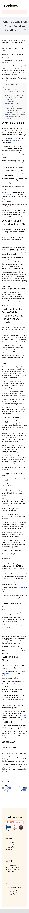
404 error (22, 588)
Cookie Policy (12, 892)
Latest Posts (12, 847)
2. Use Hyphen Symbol (13, 103)
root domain (12, 140)
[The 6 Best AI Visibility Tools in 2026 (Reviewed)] (7, 788)
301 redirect (23, 715)
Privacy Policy (12, 890)
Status (10, 849)
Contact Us (11, 894)
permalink (7, 673)
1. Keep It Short (11, 101)
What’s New (12, 845)
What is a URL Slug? (10, 89)
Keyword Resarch (13, 869)
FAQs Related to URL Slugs (12, 116)
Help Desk (11, 842)
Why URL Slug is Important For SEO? (14, 92)
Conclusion (7, 118)
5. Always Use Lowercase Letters (16, 112)
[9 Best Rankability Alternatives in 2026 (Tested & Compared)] (21, 788)
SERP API (11, 871)
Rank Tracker (12, 865)
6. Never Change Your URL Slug (16, 114)
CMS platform (6, 194)
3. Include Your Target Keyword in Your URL (15, 106)
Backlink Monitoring (14, 867)
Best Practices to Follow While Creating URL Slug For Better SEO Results (13, 97)
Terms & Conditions (14, 887)
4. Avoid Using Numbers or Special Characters (14, 109)
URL (25, 66)
